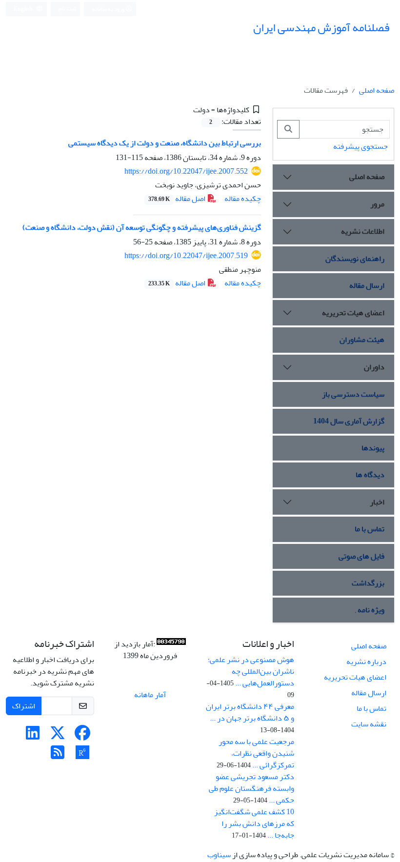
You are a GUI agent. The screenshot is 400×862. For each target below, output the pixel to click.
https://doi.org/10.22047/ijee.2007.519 (186, 255)
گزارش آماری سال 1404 (348, 421)
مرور (377, 204)
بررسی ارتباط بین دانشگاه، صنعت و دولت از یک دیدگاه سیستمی (164, 143)
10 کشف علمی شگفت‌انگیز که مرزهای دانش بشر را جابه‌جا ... (254, 823)
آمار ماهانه (150, 694)
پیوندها (372, 448)
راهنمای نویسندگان (354, 258)
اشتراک (23, 706)
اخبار (377, 502)
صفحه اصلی (376, 90)
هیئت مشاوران (362, 339)
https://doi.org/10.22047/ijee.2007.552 (186, 171)
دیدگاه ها (370, 474)
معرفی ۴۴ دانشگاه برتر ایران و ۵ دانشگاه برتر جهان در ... (250, 712)
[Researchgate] (82, 755)
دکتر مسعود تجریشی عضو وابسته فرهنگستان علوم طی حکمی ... (251, 788)
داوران (374, 367)
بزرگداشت (368, 583)
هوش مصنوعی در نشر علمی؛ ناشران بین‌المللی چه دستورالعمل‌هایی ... (251, 671)
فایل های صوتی (361, 556)
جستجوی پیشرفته (360, 146)
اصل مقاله (177, 198)
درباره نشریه (366, 661)
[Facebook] (82, 736)
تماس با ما (369, 528)
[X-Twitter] (57, 736)
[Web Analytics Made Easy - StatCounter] (171, 644)
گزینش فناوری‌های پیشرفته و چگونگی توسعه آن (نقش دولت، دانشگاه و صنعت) (141, 227)
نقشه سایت (368, 724)
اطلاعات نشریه (362, 231)
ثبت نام (67, 8)
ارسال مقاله (366, 285)
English (24, 9)
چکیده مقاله (242, 198)
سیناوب (219, 854)
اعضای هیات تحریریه (353, 312)
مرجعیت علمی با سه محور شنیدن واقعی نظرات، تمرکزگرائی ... (256, 753)
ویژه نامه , (369, 609)
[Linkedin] (32, 736)
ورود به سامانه (108, 9)
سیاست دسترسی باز (353, 394)
